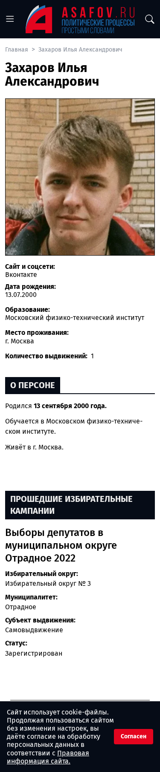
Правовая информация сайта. (48, 757)
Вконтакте (21, 275)
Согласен (133, 736)
